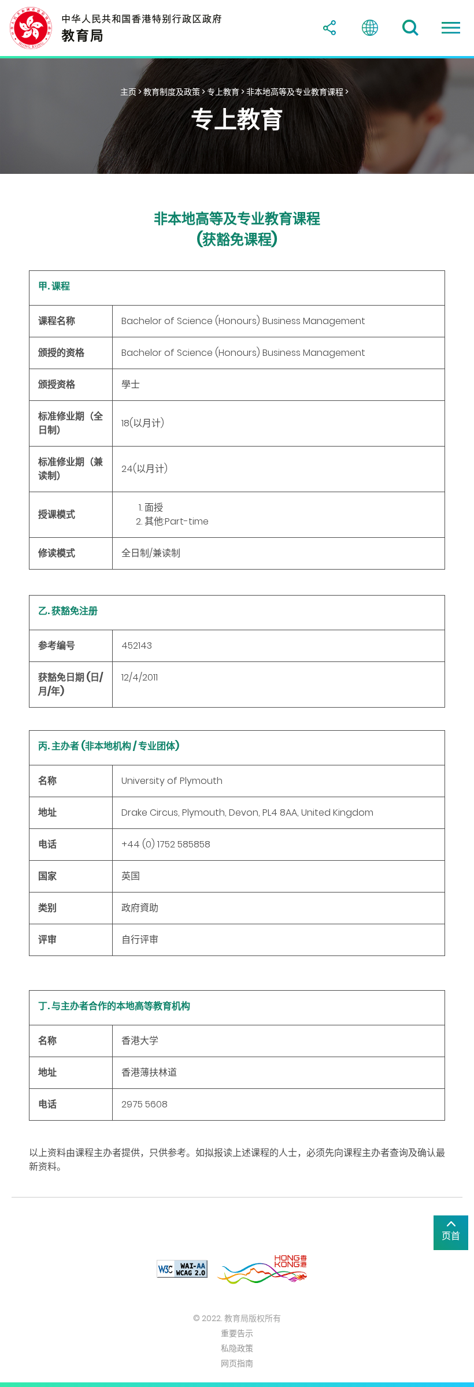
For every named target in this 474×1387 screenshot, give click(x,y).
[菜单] (450, 27)
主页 (128, 92)
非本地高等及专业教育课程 (294, 92)
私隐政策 (237, 1348)
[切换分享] (329, 27)
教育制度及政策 (171, 92)
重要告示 (237, 1333)
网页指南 (237, 1363)
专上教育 (223, 92)
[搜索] (410, 27)
